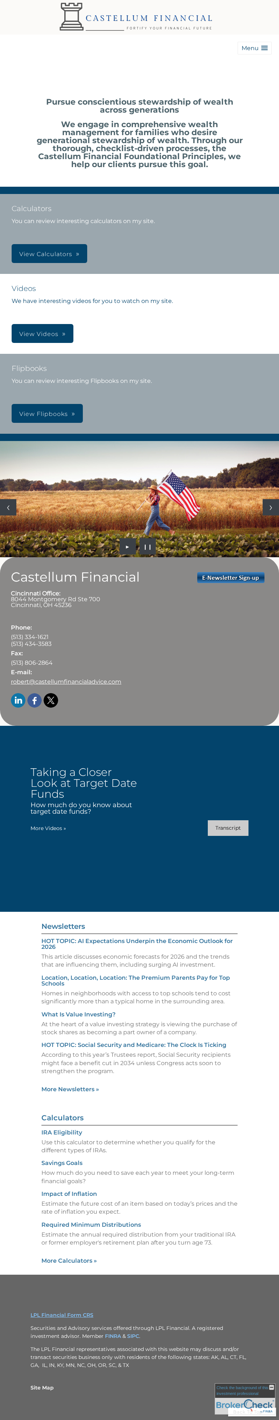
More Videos (48, 828)
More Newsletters (70, 1089)
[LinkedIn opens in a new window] (18, 701)
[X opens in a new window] (51, 701)
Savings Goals (61, 1163)
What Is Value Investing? (78, 1014)
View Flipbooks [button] (43, 413)
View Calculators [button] (45, 254)
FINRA (113, 1336)
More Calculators (69, 1260)
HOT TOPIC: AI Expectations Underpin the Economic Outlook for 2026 (137, 944)
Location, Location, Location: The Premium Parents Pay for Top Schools (135, 980)
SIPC (133, 1336)
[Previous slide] (8, 507)
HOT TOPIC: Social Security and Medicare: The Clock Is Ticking (133, 1044)
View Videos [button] (38, 334)
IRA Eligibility (61, 1132)
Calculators (62, 1117)
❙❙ (148, 546)
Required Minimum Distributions (91, 1224)
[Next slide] (271, 507)
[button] (255, 48)
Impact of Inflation (69, 1193)
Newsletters (63, 926)
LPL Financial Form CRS (62, 1315)
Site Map (42, 1387)
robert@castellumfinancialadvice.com (66, 681)
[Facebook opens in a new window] (34, 701)
